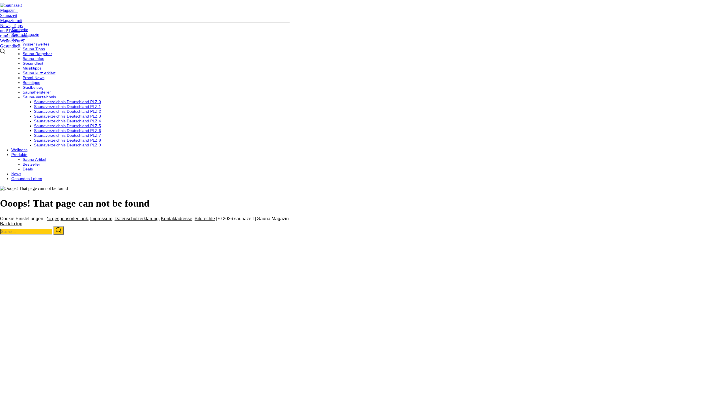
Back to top (11, 223)
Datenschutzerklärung (137, 218)
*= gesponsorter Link (67, 218)
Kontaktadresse (176, 218)
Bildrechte (205, 218)
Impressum (101, 218)
